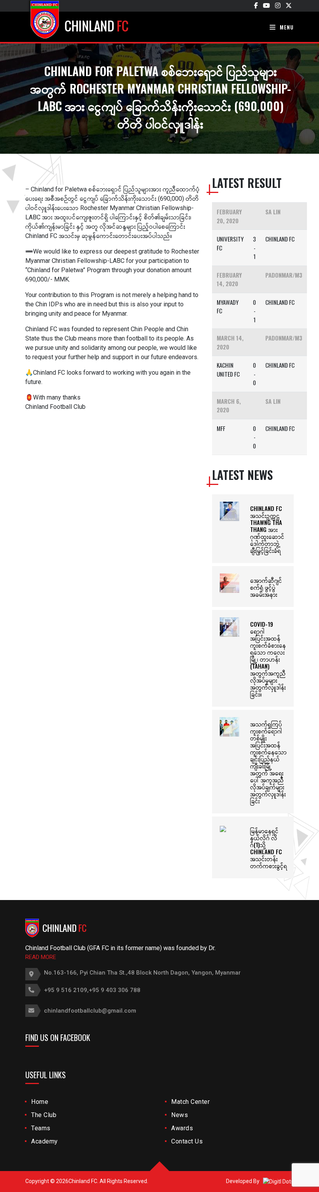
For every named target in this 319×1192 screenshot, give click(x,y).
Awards (182, 1128)
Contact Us (187, 1141)
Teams (41, 1128)
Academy (44, 1141)
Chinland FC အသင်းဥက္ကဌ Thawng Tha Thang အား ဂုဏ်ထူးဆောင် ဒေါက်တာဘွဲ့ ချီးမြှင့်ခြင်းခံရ (267, 529)
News (179, 1115)
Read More (40, 957)
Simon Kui (39, 422)
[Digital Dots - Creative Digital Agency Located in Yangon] (278, 1181)
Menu (286, 27)
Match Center (190, 1101)
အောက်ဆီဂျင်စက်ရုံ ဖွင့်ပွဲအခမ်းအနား (266, 587)
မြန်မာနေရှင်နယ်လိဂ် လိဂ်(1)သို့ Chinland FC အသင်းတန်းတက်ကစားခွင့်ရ (268, 848)
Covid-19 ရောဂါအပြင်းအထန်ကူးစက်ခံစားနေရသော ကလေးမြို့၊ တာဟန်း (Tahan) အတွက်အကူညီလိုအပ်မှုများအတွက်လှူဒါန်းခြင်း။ (268, 659)
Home (39, 1101)
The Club (43, 1115)
